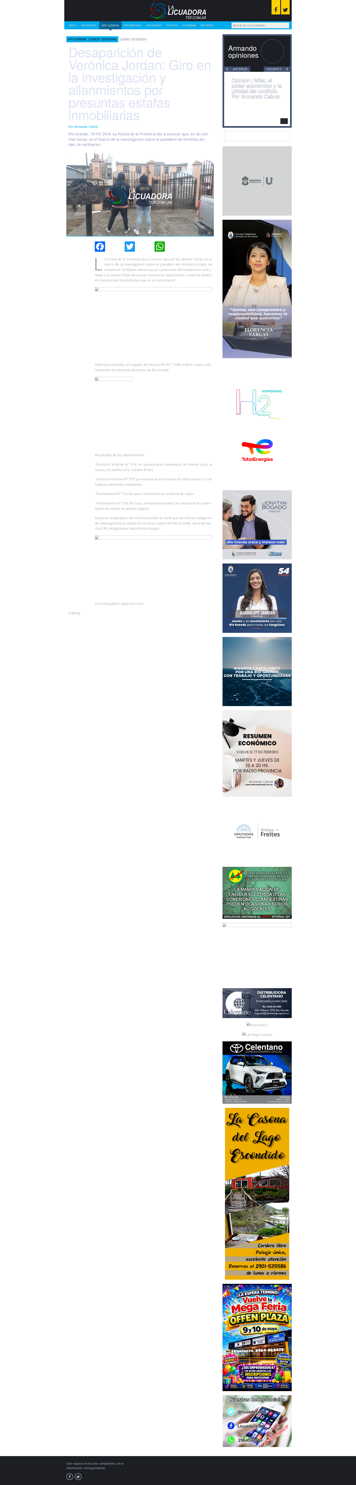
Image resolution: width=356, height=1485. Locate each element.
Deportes (207, 25)
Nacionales (89, 25)
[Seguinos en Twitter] (285, 7)
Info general (110, 25)
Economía (189, 25)
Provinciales (133, 25)
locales (94, 39)
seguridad (108, 39)
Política (172, 25)
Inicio (72, 25)
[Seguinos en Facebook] (276, 7)
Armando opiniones (243, 51)
